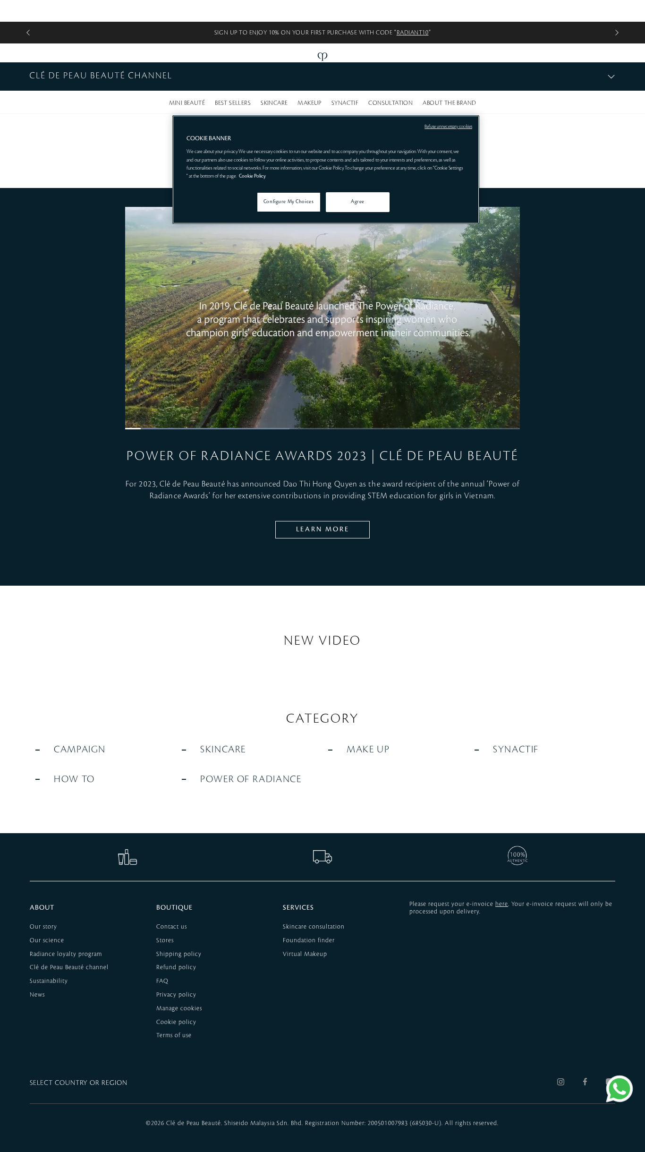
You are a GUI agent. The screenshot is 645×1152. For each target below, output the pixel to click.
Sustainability (49, 981)
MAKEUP (309, 103)
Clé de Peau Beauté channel (69, 967)
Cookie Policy (252, 176)
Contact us (171, 926)
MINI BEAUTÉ (187, 103)
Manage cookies (179, 1008)
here (501, 904)
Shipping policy (179, 954)
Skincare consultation (314, 926)
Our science (47, 940)
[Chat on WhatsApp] (619, 1089)
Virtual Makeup (305, 954)
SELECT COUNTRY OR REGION (78, 1083)
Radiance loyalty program (66, 954)
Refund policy (176, 967)
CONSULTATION (390, 103)
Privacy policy (176, 994)
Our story (43, 926)
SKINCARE (274, 103)
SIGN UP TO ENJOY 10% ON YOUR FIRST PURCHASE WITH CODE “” (322, 32)
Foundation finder (309, 940)
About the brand (449, 103)
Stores (165, 940)
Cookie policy (176, 1022)
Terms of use (174, 1035)
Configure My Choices (288, 202)
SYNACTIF (344, 103)
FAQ (162, 981)
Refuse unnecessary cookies (448, 126)
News (37, 994)
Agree (358, 202)
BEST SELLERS (233, 103)
